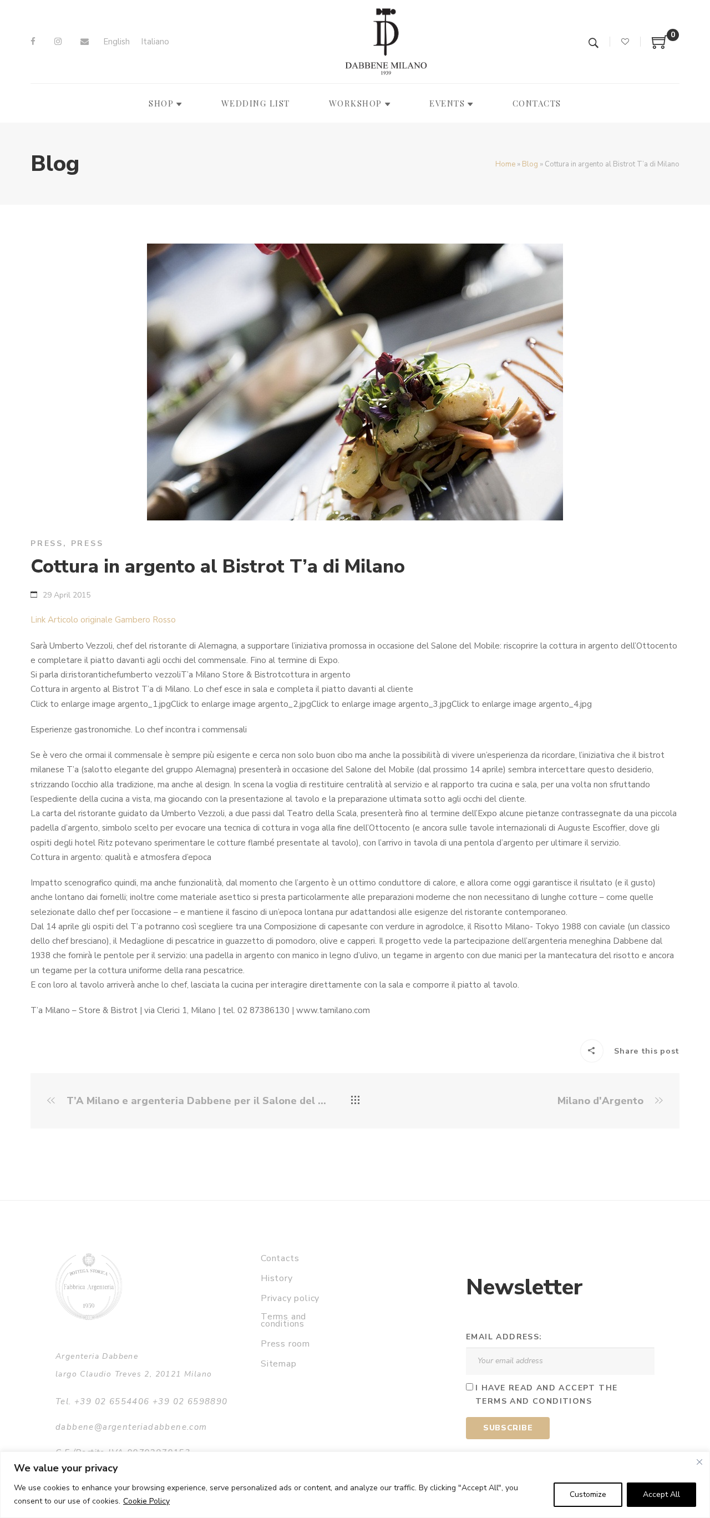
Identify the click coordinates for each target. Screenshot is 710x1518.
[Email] (84, 41)
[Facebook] (33, 41)
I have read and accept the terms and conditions (546, 1395)
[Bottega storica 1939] (88, 1286)
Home (505, 164)
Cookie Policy (146, 1501)
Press (47, 543)
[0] (660, 46)
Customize (588, 1494)
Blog (530, 164)
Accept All (661, 1494)
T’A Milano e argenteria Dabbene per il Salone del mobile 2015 (195, 1101)
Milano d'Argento (601, 1101)
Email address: (504, 1337)
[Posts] (355, 1100)
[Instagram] (58, 41)
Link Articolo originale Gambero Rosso (103, 619)
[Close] (699, 1462)
